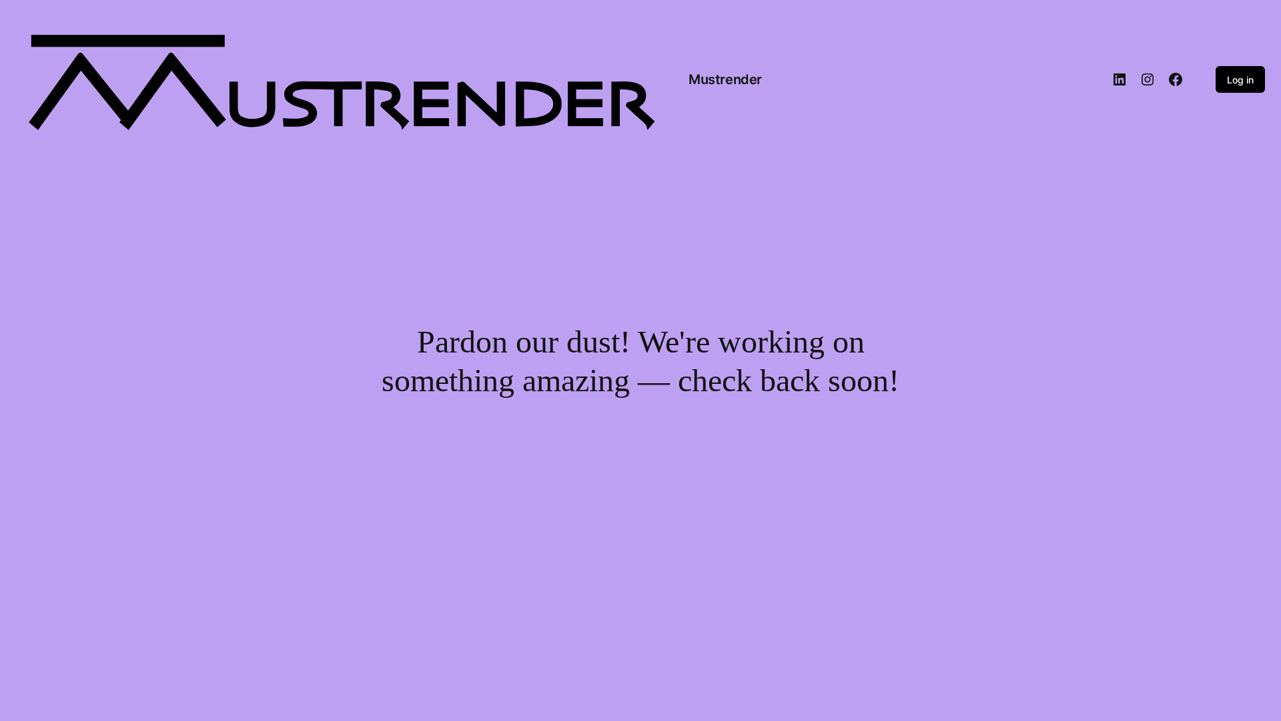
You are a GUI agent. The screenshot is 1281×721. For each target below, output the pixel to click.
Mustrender (725, 79)
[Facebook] (1176, 79)
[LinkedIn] (1120, 79)
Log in (1240, 79)
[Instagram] (1148, 79)
